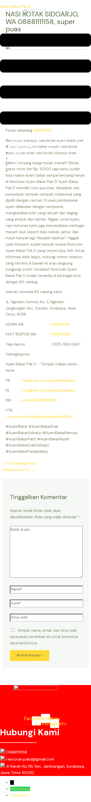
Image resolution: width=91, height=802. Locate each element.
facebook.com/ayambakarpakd (49, 380)
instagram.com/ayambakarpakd (48, 390)
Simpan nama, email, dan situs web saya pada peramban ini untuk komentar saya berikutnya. (44, 637)
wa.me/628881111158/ (39, 400)
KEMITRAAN (22, 171)
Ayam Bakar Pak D (15, 6)
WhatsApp (20, 789)
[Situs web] (46, 618)
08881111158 (60, 324)
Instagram (19, 795)
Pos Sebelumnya (18, 463)
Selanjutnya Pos (18, 469)
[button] (45, 80)
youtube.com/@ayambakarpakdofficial (40, 416)
